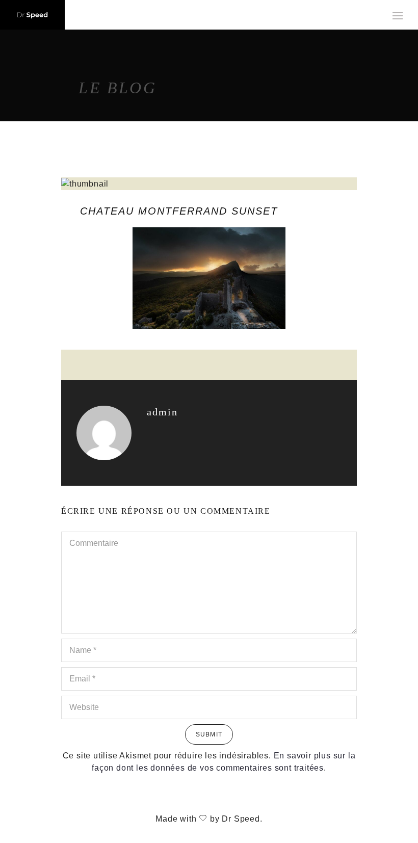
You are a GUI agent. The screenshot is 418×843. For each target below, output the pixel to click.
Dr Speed (240, 818)
